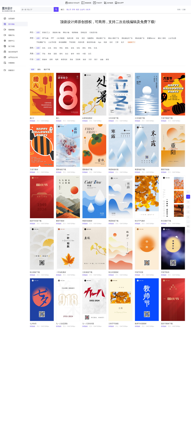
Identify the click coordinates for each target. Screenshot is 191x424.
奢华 (72, 53)
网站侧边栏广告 (127, 38)
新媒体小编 (56, 32)
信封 (111, 42)
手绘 (43, 53)
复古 (66, 53)
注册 (183, 9)
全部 (38, 32)
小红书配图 (60, 38)
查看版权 (32, 121)
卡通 (84, 53)
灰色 (43, 48)
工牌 (116, 42)
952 (188, 226)
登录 (179, 9)
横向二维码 (162, 38)
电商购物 (75, 32)
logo (99, 42)
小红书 (88, 9)
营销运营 (84, 32)
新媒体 (44, 59)
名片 (122, 42)
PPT (52, 38)
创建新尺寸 (131, 42)
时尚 (78, 53)
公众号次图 (172, 38)
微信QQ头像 (91, 42)
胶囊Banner (151, 38)
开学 (73, 9)
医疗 (95, 59)
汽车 (90, 59)
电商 (56, 59)
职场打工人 (46, 32)
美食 (71, 59)
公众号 (82, 9)
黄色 (84, 48)
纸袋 (105, 42)
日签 (77, 38)
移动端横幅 (63, 42)
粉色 (55, 48)
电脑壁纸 (90, 38)
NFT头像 (45, 38)
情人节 (69, 9)
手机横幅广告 (41, 42)
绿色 (78, 48)
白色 (49, 48)
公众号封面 (52, 42)
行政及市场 (93, 32)
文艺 (89, 53)
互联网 (78, 59)
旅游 (84, 59)
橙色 (89, 48)
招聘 (51, 59)
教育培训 (64, 59)
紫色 (66, 48)
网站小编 (66, 32)
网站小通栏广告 (113, 38)
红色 (95, 48)
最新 (32, 69)
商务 (49, 53)
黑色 (61, 48)
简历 (77, 9)
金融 (101, 59)
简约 (61, 53)
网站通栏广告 (101, 38)
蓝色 (72, 48)
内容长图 (81, 42)
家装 (107, 59)
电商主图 (70, 38)
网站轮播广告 (139, 38)
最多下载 (47, 69)
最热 (39, 69)
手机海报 (72, 42)
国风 (55, 53)
